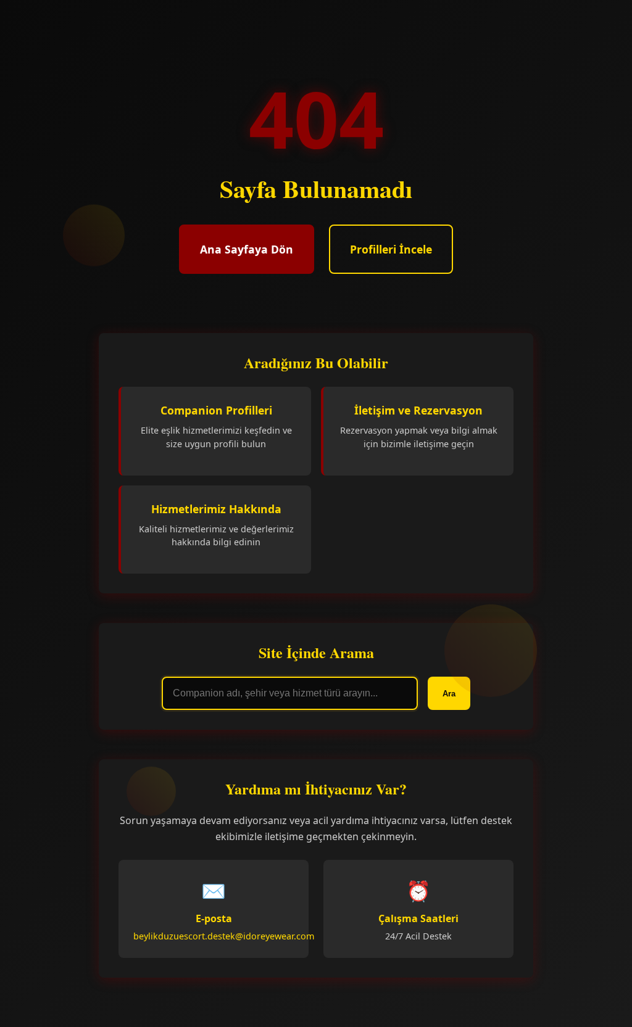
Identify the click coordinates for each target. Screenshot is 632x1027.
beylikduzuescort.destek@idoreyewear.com (223, 936)
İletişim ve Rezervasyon (418, 410)
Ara (449, 693)
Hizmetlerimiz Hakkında (216, 508)
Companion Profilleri (216, 410)
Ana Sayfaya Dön (246, 249)
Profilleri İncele (391, 249)
